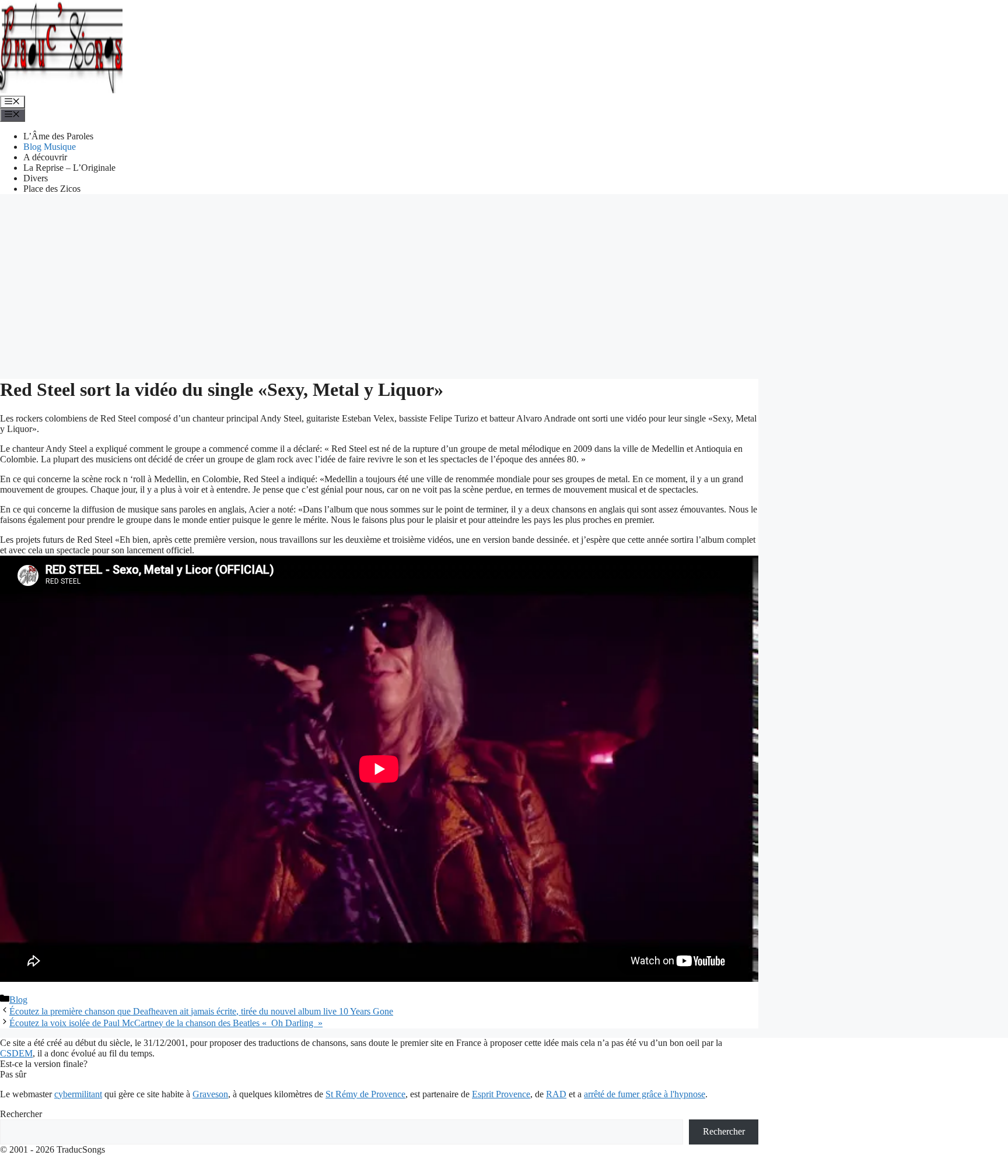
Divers (35, 178)
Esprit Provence (501, 1094)
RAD (556, 1094)
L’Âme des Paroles (58, 136)
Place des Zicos (51, 189)
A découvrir (45, 157)
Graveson (210, 1094)
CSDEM (16, 1053)
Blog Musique (49, 147)
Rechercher (21, 1114)
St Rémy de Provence (365, 1094)
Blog (18, 1000)
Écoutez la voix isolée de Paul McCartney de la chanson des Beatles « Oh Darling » (166, 1023)
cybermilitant (78, 1094)
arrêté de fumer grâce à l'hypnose (644, 1094)
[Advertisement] (504, 285)
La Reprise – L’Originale (69, 168)
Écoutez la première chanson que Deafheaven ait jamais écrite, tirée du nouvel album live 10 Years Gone (201, 1011)
